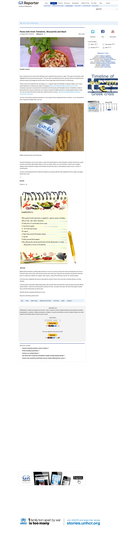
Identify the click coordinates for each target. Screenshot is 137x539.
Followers (92, 37)
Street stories (95, 5)
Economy (60, 3)
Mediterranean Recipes (58, 5)
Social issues (47, 5)
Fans (102, 37)
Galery (80, 65)
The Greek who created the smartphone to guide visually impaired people (43, 355)
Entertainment (75, 3)
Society (53, 3)
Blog (101, 3)
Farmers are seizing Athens (30, 353)
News (46, 3)
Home (24, 23)
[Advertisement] (55, 16)
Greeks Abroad (86, 5)
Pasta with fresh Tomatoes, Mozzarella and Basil (43, 32)
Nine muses (67, 3)
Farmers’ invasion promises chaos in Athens (35, 348)
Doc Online (94, 3)
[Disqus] (52, 391)
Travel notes (78, 5)
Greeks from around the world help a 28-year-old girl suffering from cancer (43, 358)
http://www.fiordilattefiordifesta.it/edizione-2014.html (64, 86)
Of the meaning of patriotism (30, 350)
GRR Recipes (69, 5)
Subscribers (113, 37)
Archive (108, 3)
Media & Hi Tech (85, 3)
